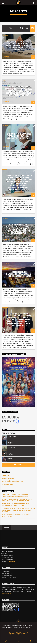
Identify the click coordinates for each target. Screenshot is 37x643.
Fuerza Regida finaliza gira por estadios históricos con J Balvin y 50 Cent (15, 504)
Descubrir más (6, 593)
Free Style (5, 475)
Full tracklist (18, 465)
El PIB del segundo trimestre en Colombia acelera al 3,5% (16, 515)
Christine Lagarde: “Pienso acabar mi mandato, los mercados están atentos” (19, 136)
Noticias (5, 309)
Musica (4, 171)
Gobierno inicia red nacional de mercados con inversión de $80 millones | (18, 274)
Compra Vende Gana (8, 478)
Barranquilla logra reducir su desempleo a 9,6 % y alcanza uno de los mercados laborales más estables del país (18, 228)
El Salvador (6, 263)
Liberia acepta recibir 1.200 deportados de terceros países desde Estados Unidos (16, 495)
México (4, 80)
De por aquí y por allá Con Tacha (13, 481)
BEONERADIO (6, 56)
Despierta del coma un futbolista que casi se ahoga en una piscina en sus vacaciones (17, 500)
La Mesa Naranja (7, 484)
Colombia (5, 35)
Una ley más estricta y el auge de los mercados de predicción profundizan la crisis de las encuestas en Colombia (18, 45)
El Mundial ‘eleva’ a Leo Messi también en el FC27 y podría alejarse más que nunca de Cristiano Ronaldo (18, 510)
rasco (8, 194)
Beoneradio (12, 561)
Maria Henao (6, 101)
